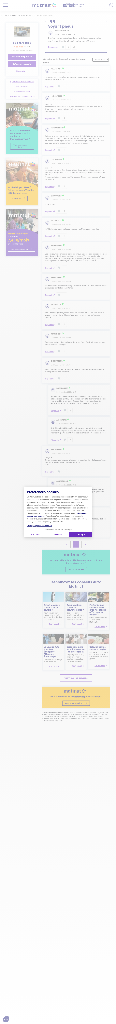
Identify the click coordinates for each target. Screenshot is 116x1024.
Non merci (35, 534)
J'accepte (80, 534)
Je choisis (58, 534)
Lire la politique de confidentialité (39, 526)
